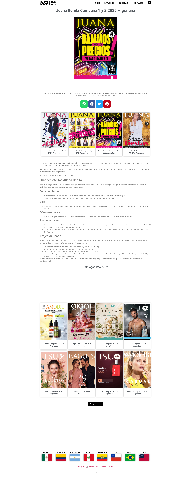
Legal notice (103, 467)
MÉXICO (46, 453)
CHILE (116, 453)
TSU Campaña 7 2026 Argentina (53, 392)
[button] (114, 19)
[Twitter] (99, 104)
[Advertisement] (56, 29)
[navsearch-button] (149, 2)
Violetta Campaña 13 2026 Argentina (137, 392)
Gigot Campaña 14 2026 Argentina (81, 345)
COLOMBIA (60, 453)
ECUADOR (102, 453)
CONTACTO (138, 3)
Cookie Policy (93, 467)
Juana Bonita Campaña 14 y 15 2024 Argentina (136, 152)
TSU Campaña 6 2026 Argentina (109, 392)
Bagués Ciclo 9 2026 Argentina (82, 392)
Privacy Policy (82, 467)
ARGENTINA (75, 453)
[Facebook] (91, 104)
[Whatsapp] (84, 104)
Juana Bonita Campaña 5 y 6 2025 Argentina (54, 152)
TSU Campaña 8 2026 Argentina (137, 345)
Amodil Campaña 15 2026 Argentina (53, 345)
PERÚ (88, 453)
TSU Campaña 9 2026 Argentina (109, 345)
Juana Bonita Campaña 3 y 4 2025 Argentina (81, 152)
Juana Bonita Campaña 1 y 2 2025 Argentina (109, 152)
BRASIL (130, 453)
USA (144, 453)
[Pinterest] (107, 104)
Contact (111, 467)
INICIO (97, 3)
